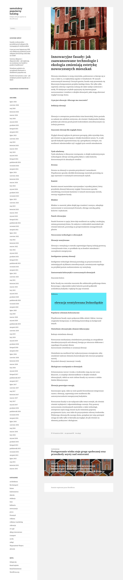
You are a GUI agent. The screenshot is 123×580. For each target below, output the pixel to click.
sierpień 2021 (14, 270)
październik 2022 (15, 223)
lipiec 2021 (13, 273)
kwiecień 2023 (14, 209)
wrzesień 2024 (14, 166)
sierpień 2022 (14, 230)
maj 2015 (12, 462)
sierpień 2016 (14, 418)
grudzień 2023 (14, 193)
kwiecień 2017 (14, 395)
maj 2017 (12, 391)
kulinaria (13, 505)
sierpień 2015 (14, 455)
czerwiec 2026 (14, 105)
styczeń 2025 (14, 156)
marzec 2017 (14, 398)
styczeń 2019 (14, 341)
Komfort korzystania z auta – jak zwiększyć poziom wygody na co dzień (20, 78)
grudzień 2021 (14, 257)
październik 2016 (15, 411)
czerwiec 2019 (14, 331)
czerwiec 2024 (14, 176)
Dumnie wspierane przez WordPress (63, 487)
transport (13, 535)
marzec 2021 (14, 287)
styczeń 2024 (14, 189)
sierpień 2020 (14, 307)
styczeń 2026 (14, 122)
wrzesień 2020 (14, 304)
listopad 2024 (14, 159)
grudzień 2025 (14, 125)
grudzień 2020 (14, 297)
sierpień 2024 (14, 169)
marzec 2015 (14, 469)
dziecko (12, 495)
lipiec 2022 (13, 233)
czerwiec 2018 (14, 358)
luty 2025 (13, 152)
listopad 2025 (14, 129)
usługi (12, 542)
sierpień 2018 (14, 351)
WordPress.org (14, 572)
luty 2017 (13, 401)
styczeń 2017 (14, 405)
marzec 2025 (14, 149)
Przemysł (13, 515)
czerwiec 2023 (14, 203)
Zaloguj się (13, 562)
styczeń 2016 (14, 438)
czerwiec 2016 (14, 425)
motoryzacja (14, 508)
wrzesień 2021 (14, 267)
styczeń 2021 (14, 294)
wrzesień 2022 (14, 226)
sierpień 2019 (14, 327)
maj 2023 (12, 206)
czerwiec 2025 (14, 139)
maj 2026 (12, 108)
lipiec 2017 (13, 384)
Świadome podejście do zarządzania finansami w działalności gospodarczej (18, 70)
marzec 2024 (14, 182)
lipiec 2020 (13, 310)
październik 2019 (15, 324)
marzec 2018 (14, 364)
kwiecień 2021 (14, 283)
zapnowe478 (70, 433)
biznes (12, 488)
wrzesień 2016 (14, 415)
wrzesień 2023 (14, 196)
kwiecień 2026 (14, 112)
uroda (12, 539)
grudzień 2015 (14, 442)
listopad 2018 (14, 347)
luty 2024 (13, 186)
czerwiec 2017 (14, 388)
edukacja (12, 498)
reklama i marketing (16, 522)
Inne (11, 502)
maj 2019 (12, 334)
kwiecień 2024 (14, 179)
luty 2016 (13, 435)
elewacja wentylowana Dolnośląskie (79, 302)
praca (11, 512)
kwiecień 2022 (14, 243)
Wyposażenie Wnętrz (16, 546)
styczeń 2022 (14, 253)
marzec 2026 (14, 115)
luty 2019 (13, 337)
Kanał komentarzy (15, 569)
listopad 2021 (14, 260)
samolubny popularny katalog (16, 11)
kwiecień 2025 (14, 145)
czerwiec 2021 (14, 277)
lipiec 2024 (13, 172)
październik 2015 (15, 448)
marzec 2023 (14, 213)
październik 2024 (15, 162)
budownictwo (14, 492)
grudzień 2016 (14, 408)
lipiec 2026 (13, 102)
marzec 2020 (14, 317)
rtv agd (12, 529)
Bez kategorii (14, 485)
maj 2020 (12, 314)
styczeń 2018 (14, 371)
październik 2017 (15, 378)
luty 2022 (13, 250)
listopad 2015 (14, 445)
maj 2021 (12, 280)
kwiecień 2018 (14, 361)
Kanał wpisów (14, 565)
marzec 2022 (14, 246)
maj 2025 (12, 142)
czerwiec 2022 (14, 236)
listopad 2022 (14, 219)
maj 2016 (12, 428)
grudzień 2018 (14, 344)
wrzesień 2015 (14, 452)
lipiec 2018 (13, 354)
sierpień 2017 (14, 381)
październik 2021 (15, 263)
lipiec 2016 (13, 421)
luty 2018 (13, 368)
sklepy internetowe (16, 532)
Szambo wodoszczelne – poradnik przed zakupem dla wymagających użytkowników (19, 44)
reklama (12, 519)
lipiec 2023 (13, 199)
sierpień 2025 (14, 132)
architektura (14, 482)
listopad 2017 (14, 374)
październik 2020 (15, 300)
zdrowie (12, 549)
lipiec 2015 (13, 458)
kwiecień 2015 (14, 465)
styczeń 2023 (14, 216)
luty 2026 (13, 119)
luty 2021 (13, 290)
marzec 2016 (14, 432)
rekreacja (13, 525)
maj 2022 (12, 240)
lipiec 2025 (13, 135)
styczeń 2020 (14, 320)
